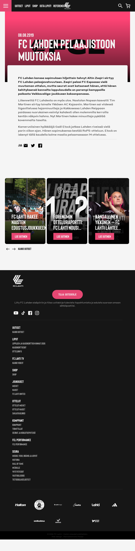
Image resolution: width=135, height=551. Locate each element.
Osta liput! (45, 6)
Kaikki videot (17, 362)
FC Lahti (58, 534)
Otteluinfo (17, 351)
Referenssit (59, 6)
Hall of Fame (17, 463)
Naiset (15, 389)
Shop (35, 6)
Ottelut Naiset (18, 409)
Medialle (16, 467)
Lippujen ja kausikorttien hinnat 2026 (28, 343)
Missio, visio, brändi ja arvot (24, 455)
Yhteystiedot (18, 471)
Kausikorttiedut (19, 347)
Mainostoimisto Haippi (73, 536)
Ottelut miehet (19, 405)
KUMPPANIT (16, 424)
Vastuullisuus (18, 475)
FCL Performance (19, 444)
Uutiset (19, 6)
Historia (16, 459)
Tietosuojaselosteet (21, 479)
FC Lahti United (18, 393)
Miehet (15, 385)
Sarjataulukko (18, 413)
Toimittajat (17, 428)
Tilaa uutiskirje (67, 294)
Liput (27, 6)
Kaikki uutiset (24, 249)
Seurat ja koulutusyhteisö (23, 432)
